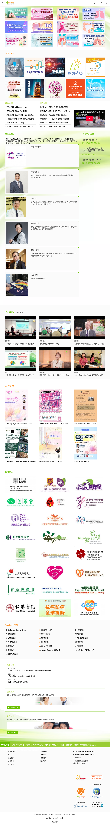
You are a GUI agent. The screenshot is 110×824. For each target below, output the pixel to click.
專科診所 (45, 139)
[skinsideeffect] (95, 67)
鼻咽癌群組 (79, 642)
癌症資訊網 (11, 751)
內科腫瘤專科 (10, 141)
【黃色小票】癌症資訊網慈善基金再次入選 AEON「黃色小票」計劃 (29, 115)
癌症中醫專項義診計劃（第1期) (85, 424)
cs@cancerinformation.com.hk (84, 755)
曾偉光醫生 (35, 250)
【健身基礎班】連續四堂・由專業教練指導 (20, 461)
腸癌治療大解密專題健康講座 (30, 750)
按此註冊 (14, 732)
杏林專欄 (9, 134)
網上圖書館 (43, 751)
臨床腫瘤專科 (59, 139)
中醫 (34, 139)
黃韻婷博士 (35, 223)
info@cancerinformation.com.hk (85, 751)
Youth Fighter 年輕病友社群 (84, 650)
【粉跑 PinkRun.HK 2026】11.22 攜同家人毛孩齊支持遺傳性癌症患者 (64, 424)
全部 (7, 139)
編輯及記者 (27, 139)
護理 (28, 143)
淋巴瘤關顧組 (79, 630)
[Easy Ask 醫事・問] (75, 67)
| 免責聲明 (62, 818)
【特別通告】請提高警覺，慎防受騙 (52, 126)
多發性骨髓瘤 (45, 634)
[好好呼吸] (55, 67)
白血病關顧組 (11, 634)
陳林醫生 (34, 198)
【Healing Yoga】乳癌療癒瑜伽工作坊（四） (21, 424)
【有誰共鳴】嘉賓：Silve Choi (92, 160)
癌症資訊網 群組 (12, 654)
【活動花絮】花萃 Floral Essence (17, 107)
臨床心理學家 (64, 141)
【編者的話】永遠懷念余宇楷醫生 (17, 111)
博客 (39, 139)
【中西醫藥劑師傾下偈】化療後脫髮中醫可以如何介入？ (25, 119)
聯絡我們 (43, 761)
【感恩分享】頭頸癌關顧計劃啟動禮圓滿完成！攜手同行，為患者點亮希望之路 (67, 107)
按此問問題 (14, 708)
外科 (51, 139)
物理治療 (72, 141)
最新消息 (11, 764)
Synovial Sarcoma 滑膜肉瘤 (50, 650)
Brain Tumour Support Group (16, 630)
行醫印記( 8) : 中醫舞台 (9, 750)
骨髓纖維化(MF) (46, 630)
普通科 (23, 143)
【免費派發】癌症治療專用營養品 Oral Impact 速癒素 (58, 115)
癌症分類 (41, 141)
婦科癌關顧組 (45, 642)
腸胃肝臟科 (9, 143)
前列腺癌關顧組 (11, 642)
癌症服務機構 (69, 139)
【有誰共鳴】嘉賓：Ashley (14, 123)
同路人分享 (33, 141)
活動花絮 (34, 275)
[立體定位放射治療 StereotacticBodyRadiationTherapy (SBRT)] (34, 67)
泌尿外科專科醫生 (52, 141)
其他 (26, 141)
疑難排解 (11, 758)
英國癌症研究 (36, 147)
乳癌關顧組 (10, 646)
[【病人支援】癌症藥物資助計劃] (14, 67)
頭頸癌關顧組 (11, 638)
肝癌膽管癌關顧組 (81, 638)
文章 (9, 755)
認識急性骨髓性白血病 (82, 461)
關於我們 (43, 758)
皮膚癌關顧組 (45, 638)
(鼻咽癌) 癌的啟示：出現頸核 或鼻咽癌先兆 (27, 745)
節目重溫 (43, 755)
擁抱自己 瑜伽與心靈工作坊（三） (51, 461)
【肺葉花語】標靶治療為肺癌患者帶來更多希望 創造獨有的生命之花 (63, 123)
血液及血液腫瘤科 (16, 139)
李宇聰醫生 (35, 172)
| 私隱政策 (48, 818)
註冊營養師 (19, 141)
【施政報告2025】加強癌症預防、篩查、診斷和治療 (58, 111)
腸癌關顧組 (10, 650)
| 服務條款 (55, 818)
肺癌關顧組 (79, 646)
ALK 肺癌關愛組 (46, 646)
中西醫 (17, 143)
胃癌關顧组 (79, 634)
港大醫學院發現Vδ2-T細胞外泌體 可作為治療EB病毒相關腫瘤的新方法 (70, 745)
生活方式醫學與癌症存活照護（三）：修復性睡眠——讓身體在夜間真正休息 (32, 126)
